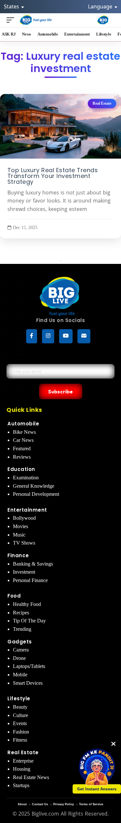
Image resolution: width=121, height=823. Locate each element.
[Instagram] (48, 336)
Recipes (21, 612)
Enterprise (23, 761)
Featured (22, 448)
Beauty (20, 707)
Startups (21, 785)
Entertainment (27, 509)
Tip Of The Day (29, 620)
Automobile (23, 423)
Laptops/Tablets (29, 666)
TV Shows (24, 543)
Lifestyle (18, 698)
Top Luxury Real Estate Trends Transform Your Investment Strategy (52, 176)
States (12, 6)
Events (20, 723)
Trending (22, 629)
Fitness (20, 740)
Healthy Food (27, 604)
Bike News (24, 432)
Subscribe (60, 391)
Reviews (22, 457)
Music (19, 534)
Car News (23, 440)
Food (14, 595)
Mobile (20, 674)
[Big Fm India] (102, 20)
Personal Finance (30, 580)
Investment (24, 572)
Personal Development (36, 494)
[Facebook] (31, 336)
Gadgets (19, 641)
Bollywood (24, 518)
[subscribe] (83, 336)
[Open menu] (11, 20)
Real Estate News (31, 777)
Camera (21, 649)
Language (101, 6)
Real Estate (102, 103)
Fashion (21, 731)
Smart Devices (28, 683)
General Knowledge (33, 486)
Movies (20, 526)
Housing (21, 769)
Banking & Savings (33, 564)
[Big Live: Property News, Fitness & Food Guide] (36, 20)
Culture (20, 715)
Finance (18, 555)
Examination (26, 477)
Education (21, 469)
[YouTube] (66, 336)
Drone (19, 658)
